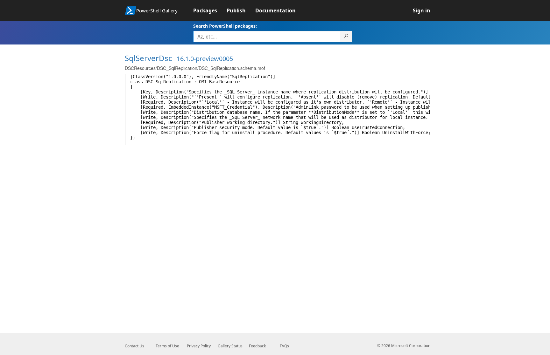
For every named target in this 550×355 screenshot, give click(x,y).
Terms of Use (167, 346)
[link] (210, 10)
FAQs (284, 346)
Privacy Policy (199, 346)
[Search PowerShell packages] (346, 36)
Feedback (257, 346)
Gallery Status (230, 346)
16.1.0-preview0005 (205, 58)
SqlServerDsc (148, 58)
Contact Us (134, 346)
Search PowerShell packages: (225, 26)
